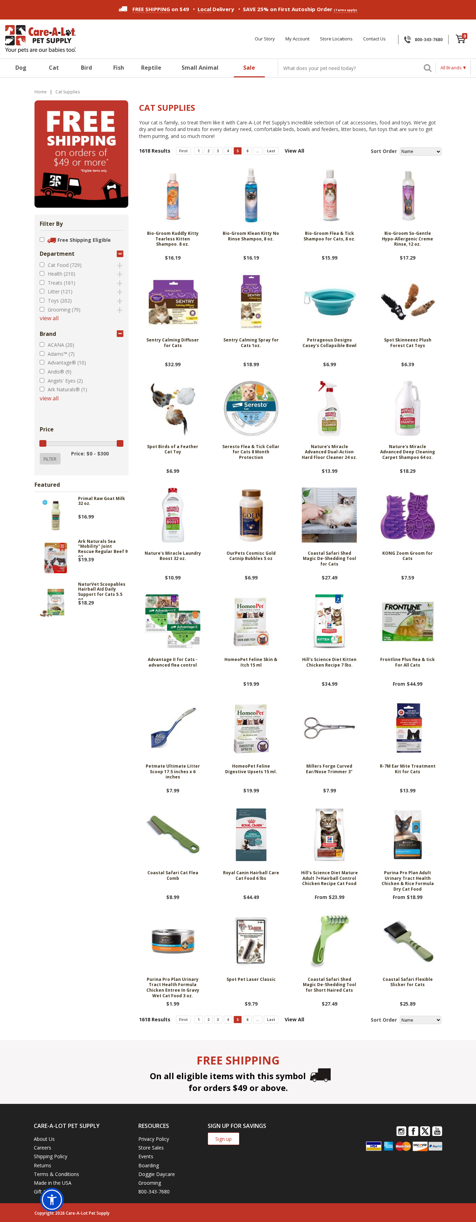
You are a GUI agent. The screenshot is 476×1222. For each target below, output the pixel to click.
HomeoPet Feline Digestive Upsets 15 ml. (251, 769)
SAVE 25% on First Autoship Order (300, 9)
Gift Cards (45, 1191)
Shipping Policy (50, 1156)
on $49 (160, 9)
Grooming (149, 1182)
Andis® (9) (59, 371)
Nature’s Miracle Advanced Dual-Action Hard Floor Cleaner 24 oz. (329, 452)
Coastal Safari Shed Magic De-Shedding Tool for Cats (329, 559)
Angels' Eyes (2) (65, 380)
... (257, 150)
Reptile (151, 67)
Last (271, 150)
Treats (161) (61, 282)
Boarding (148, 1165)
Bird (86, 67)
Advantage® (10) (67, 362)
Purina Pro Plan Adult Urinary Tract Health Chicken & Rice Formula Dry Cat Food (408, 881)
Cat (54, 67)
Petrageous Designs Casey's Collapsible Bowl (329, 342)
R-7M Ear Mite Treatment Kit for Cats (408, 769)
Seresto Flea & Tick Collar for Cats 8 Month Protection (250, 452)
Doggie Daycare (156, 1174)
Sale (249, 67)
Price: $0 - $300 (90, 453)
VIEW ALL (49, 318)
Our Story (265, 39)
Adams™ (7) (61, 354)
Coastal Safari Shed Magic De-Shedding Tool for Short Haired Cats (329, 985)
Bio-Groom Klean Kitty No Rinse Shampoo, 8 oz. (251, 236)
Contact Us (374, 39)
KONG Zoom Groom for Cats (407, 556)
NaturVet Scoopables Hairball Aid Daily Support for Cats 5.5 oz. (101, 591)
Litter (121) (60, 291)
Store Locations (336, 39)
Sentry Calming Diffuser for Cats (172, 342)
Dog (20, 67)
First (183, 150)
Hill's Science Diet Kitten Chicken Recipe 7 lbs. (329, 662)
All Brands (451, 67)
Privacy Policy (153, 1139)
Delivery (216, 9)
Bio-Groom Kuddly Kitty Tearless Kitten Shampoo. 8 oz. (173, 239)
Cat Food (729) (65, 265)
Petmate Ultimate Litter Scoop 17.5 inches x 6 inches (173, 771)
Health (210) (61, 273)
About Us (44, 1139)
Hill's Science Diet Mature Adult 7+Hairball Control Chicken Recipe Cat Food (329, 878)
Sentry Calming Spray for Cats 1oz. (251, 342)
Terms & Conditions (56, 1174)
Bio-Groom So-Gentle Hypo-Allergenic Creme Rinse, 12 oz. (407, 239)
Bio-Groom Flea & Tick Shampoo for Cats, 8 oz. (329, 236)
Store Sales (151, 1147)
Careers (42, 1147)
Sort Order (384, 151)
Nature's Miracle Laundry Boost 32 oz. (173, 556)
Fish (118, 67)
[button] (52, 1200)
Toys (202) (60, 300)
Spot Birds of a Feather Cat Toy (172, 449)
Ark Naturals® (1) (67, 389)
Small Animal (200, 67)
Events (145, 1156)
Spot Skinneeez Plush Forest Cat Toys (407, 342)
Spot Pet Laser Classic (251, 979)
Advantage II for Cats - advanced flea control (173, 662)
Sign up (223, 1139)
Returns (42, 1165)
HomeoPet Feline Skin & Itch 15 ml (250, 662)
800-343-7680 (429, 40)
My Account (297, 39)
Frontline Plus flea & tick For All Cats (407, 662)
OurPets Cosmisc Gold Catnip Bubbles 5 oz (251, 556)
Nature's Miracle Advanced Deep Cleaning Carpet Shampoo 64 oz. (407, 452)
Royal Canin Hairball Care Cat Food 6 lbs (251, 875)
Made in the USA (52, 1182)
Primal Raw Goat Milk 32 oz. (101, 501)
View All (294, 150)
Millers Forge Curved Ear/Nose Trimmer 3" (329, 769)
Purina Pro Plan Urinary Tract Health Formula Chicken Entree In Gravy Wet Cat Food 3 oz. (172, 988)
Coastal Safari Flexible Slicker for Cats (408, 982)
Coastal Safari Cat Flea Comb (172, 875)
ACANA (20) (61, 344)
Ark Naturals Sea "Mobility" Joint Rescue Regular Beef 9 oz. (103, 548)
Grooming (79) (64, 309)
